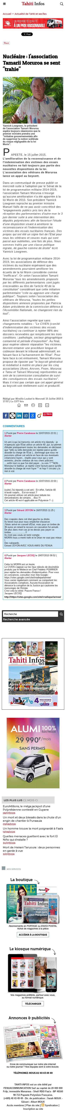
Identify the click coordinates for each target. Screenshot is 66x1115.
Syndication (51, 1105)
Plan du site (32, 1105)
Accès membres (15, 1105)
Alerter (8, 435)
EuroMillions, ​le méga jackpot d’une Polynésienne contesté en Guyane (26, 808)
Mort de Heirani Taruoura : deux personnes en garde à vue (31, 849)
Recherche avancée (16, 619)
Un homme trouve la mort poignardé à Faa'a (33, 828)
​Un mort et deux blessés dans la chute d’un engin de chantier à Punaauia (32, 819)
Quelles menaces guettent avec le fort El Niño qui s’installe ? (30, 838)
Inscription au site (33, 1109)
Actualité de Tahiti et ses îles (30, 13)
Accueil (7, 13)
